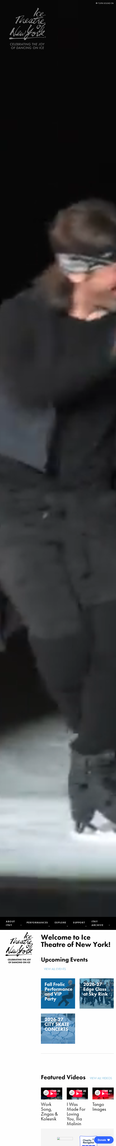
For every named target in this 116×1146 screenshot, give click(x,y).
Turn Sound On (106, 3)
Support (79, 922)
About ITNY (10, 923)
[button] (104, 1140)
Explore (60, 922)
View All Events (55, 969)
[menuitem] (13, 923)
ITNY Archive (97, 923)
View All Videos (101, 1078)
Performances (37, 922)
